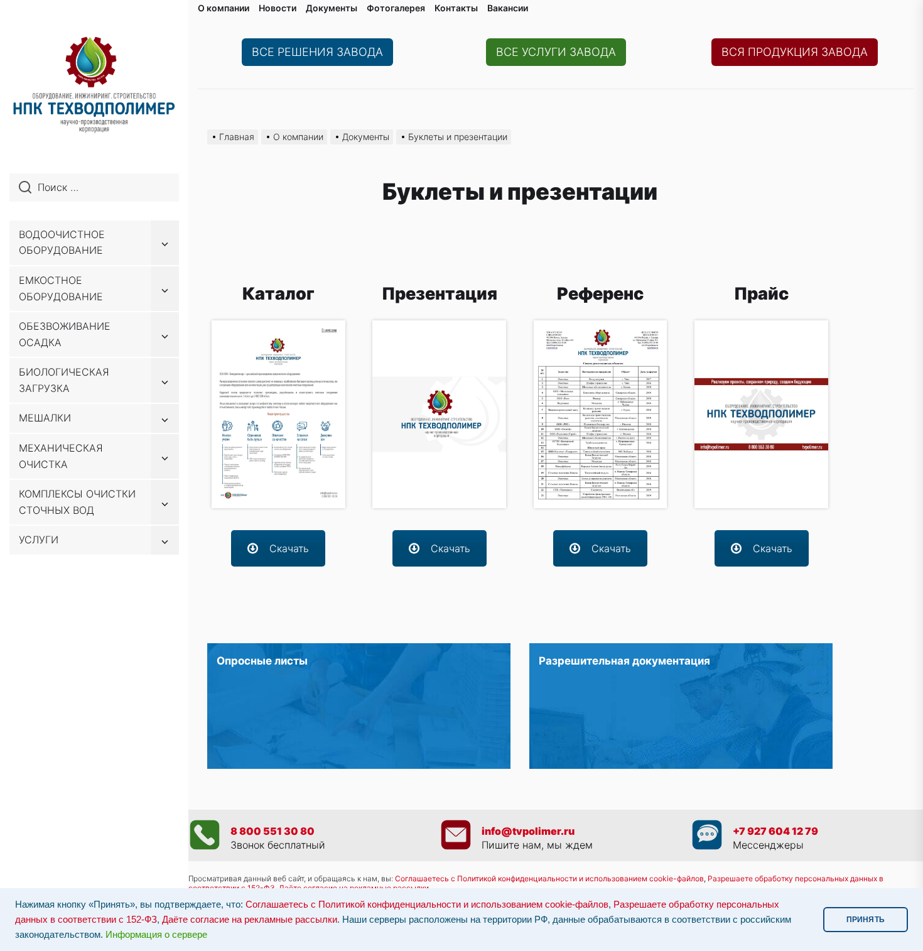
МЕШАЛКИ (45, 417)
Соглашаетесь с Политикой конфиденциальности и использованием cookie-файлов (549, 878)
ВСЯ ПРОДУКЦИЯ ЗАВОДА (794, 51)
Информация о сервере (156, 935)
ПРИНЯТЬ (865, 919)
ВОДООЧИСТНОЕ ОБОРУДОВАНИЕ (62, 242)
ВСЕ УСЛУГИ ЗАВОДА (556, 51)
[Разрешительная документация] (681, 706)
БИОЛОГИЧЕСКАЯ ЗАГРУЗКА (64, 380)
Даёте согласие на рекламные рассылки (249, 920)
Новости (277, 8)
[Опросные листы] (358, 706)
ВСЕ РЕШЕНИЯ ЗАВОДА (317, 51)
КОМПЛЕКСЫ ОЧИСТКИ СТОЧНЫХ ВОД (77, 501)
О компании (223, 8)
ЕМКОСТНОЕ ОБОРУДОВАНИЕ (61, 288)
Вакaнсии (507, 8)
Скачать (289, 548)
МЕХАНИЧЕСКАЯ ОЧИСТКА (61, 456)
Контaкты (456, 8)
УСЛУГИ (38, 539)
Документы (331, 8)
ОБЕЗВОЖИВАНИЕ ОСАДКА (65, 334)
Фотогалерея (396, 8)
